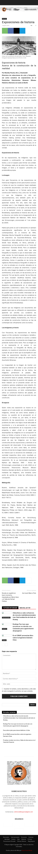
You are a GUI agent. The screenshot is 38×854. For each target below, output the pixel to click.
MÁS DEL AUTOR (25, 608)
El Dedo (30, 839)
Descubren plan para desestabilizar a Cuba (16, 730)
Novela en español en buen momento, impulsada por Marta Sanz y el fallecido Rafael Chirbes (10, 597)
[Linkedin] (16, 825)
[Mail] (21, 825)
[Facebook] (11, 31)
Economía (24, 837)
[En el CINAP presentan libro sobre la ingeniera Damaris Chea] (7, 637)
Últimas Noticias (21, 841)
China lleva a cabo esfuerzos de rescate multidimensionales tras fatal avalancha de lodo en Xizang (19, 718)
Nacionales (6, 837)
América (5, 629)
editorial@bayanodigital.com (23, 812)
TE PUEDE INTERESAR (10, 608)
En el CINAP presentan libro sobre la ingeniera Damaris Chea (23, 638)
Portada (4, 18)
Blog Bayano (31, 841)
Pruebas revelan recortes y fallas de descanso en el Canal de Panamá (19, 741)
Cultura (4, 640)
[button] (3, 2)
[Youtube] (22, 830)
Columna (30, 837)
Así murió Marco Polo (29, 593)
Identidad (7, 839)
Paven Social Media (27, 850)
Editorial (23, 839)
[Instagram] (11, 825)
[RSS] (26, 825)
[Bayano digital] (19, 9)
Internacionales (6, 617)
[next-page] (6, 645)
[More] (28, 31)
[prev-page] (3, 645)
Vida (18, 839)
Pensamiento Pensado (9, 841)
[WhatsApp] (5, 31)
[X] (16, 31)
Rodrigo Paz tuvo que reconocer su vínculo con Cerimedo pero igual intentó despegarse (17, 725)
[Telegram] (22, 31)
